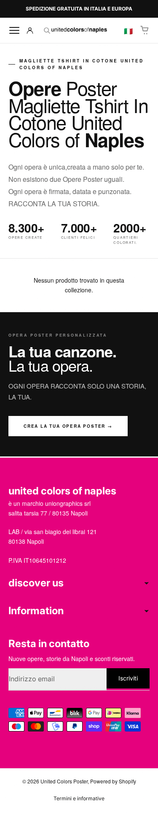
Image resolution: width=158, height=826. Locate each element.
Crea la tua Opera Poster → (68, 426)
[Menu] (14, 30)
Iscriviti (128, 678)
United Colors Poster (64, 781)
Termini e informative (79, 798)
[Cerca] (47, 30)
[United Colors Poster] (79, 30)
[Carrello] (145, 30)
